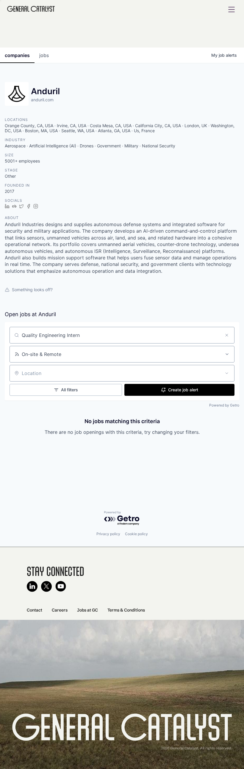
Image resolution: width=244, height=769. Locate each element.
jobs (44, 55)
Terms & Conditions (126, 610)
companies (17, 55)
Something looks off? (32, 289)
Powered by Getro (224, 405)
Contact (34, 610)
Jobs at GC (87, 610)
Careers (60, 610)
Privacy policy (108, 534)
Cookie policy (136, 534)
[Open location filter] (226, 373)
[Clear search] (226, 335)
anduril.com (42, 99)
